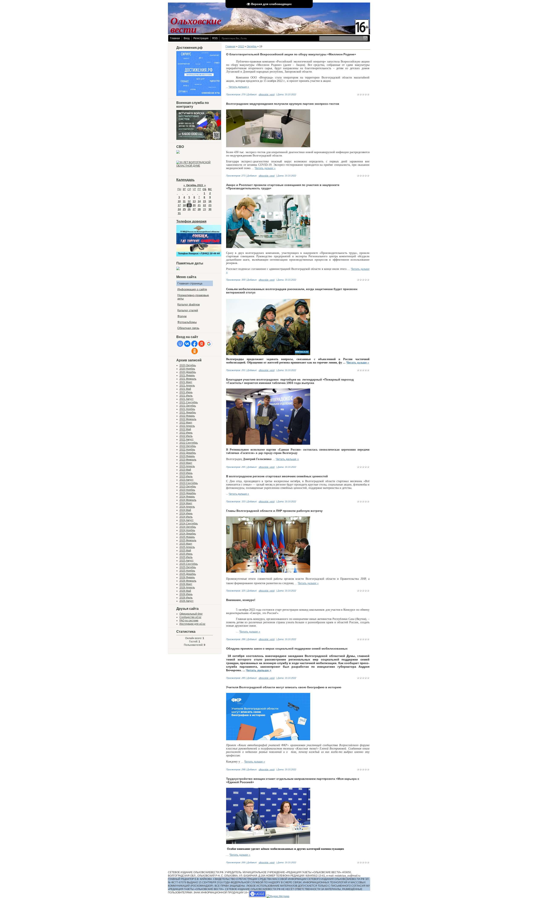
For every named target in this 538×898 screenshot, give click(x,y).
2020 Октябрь (187, 365)
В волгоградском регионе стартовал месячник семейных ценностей (277, 476)
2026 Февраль (187, 580)
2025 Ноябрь (187, 570)
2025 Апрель (187, 547)
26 (189, 209)
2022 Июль (186, 436)
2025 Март (185, 543)
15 (204, 201)
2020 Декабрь (187, 372)
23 (209, 205)
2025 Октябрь (187, 567)
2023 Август (186, 479)
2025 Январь (187, 537)
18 (184, 205)
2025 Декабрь (187, 574)
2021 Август (186, 399)
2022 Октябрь (187, 446)
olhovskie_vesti (266, 94)
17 (179, 205)
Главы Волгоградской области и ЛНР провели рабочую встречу (274, 510)
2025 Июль (186, 557)
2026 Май (185, 590)
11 (184, 201)
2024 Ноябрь (187, 530)
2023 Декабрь (187, 493)
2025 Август (186, 560)
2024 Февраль (187, 500)
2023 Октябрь (187, 486)
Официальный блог (191, 613)
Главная (175, 38)
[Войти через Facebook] (194, 344)
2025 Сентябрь (188, 563)
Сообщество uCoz (190, 617)
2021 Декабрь (187, 412)
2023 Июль (186, 476)
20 (194, 205)
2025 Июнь (186, 553)
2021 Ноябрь (187, 409)
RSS (215, 38)
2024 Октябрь (187, 526)
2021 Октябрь (187, 405)
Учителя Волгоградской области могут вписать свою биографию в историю (283, 687)
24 (179, 209)
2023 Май (185, 469)
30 (209, 209)
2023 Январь (187, 456)
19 (189, 205)
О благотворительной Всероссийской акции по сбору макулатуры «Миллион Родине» (291, 54)
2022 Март (185, 422)
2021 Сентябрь (188, 402)
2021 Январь (187, 375)
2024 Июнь (186, 513)
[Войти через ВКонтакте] (187, 344)
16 (209, 201)
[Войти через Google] (209, 343)
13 (194, 201)
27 (194, 209)
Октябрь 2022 (194, 185)
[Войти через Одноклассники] (194, 351)
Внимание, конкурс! (240, 600)
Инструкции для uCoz (192, 623)
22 (204, 205)
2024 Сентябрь (188, 523)
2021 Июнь (186, 392)
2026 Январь (187, 577)
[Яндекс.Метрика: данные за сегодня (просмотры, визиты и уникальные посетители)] (277, 896)
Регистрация (200, 38)
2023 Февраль (187, 459)
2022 (241, 46)
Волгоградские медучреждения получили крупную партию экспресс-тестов (282, 103)
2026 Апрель (187, 587)
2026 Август (186, 601)
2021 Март (185, 382)
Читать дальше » (239, 86)
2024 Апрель (187, 506)
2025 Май (185, 550)
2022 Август (186, 439)
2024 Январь (187, 496)
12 (189, 201)
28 (199, 209)
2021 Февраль (187, 378)
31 (179, 213)
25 (184, 209)
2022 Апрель (187, 425)
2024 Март (185, 503)
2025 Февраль (187, 540)
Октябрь (252, 46)
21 (199, 205)
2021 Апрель (187, 385)
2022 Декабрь (187, 452)
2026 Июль (186, 597)
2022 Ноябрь (187, 449)
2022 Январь (187, 415)
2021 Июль (186, 395)
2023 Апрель (187, 466)
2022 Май (185, 429)
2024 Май (185, 510)
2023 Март (185, 463)
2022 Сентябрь (188, 442)
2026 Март (185, 584)
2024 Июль (186, 516)
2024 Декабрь (187, 533)
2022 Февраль (187, 419)
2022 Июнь (186, 432)
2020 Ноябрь (187, 368)
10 (179, 201)
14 (199, 201)
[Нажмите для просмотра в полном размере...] (268, 146)
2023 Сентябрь (188, 483)
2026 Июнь (186, 594)
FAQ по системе (188, 620)
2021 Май (185, 388)
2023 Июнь (186, 473)
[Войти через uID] (180, 344)
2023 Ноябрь (187, 489)
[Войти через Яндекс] (201, 344)
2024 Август (186, 520)
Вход (187, 38)
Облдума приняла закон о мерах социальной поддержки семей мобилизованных (287, 648)
